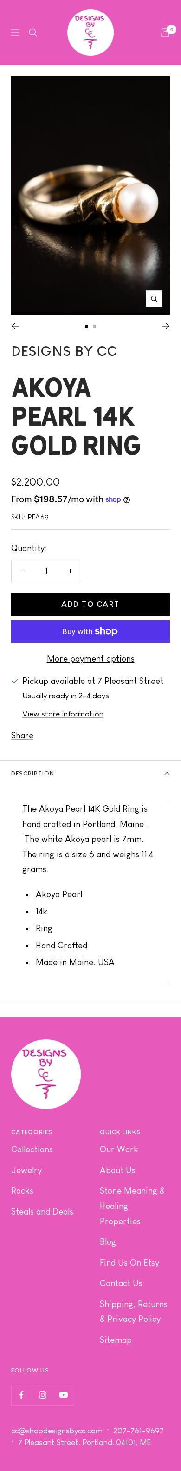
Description (32, 773)
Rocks (22, 1190)
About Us (118, 1170)
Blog (108, 1242)
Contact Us (121, 1283)
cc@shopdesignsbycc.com (57, 1430)
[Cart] (165, 32)
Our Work (119, 1149)
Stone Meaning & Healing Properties (132, 1206)
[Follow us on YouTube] (63, 1395)
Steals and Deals (42, 1211)
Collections (32, 1149)
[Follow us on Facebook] (21, 1395)
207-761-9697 (139, 1430)
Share (22, 735)
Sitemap (116, 1340)
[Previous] (15, 326)
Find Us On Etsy (129, 1262)
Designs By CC (64, 351)
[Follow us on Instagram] (42, 1395)
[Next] (166, 326)
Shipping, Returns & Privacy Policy (134, 1311)
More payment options (91, 658)
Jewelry (26, 1170)
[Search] (33, 32)
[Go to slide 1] (86, 326)
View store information (62, 713)
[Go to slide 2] (94, 326)
